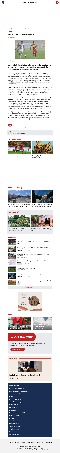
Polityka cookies (36, 446)
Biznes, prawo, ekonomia (16, 388)
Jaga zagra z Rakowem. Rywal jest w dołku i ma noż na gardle (33, 241)
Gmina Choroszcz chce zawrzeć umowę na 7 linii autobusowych (42, 205)
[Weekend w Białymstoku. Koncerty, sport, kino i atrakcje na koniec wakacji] (19, 196)
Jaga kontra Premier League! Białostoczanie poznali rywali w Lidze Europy (34, 281)
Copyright (19, 448)
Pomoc (39, 442)
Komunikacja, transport (16, 402)
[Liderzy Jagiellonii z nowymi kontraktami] (43, 147)
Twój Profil (49, 442)
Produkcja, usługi (14, 415)
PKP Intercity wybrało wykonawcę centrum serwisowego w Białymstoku (32, 248)
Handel (11, 396)
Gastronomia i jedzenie (16, 394)
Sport (22, 28)
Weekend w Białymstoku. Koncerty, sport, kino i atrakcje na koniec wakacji (19, 205)
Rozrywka (12, 421)
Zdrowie (11, 432)
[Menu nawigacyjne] (57, 2)
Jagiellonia (10, 127)
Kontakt (33, 442)
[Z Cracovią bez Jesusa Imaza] (19, 147)
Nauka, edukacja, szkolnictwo (17, 413)
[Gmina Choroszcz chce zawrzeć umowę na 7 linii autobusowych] (43, 196)
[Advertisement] (30, 172)
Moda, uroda (13, 407)
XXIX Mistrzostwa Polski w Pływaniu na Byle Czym (16, 229)
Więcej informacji (14, 378)
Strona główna (11, 28)
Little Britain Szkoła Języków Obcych (24, 375)
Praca (28, 442)
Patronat (23, 442)
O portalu (10, 442)
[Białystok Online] (30, 2)
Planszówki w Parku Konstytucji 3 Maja (41, 229)
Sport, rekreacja (14, 423)
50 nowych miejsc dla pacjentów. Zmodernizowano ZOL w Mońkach (32, 261)
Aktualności (20, 250)
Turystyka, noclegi (14, 426)
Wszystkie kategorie (15, 434)
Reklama (11, 418)
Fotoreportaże (14, 212)
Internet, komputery (15, 399)
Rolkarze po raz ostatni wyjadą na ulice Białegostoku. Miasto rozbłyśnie (33, 255)
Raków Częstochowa (25, 127)
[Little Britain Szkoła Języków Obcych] (30, 366)
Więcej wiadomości (29, 287)
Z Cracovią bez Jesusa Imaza (17, 156)
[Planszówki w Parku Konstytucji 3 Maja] (42, 221)
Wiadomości (17, 28)
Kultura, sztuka (13, 405)
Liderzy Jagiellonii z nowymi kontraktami (41, 156)
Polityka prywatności (25, 446)
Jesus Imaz (16, 127)
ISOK (43, 442)
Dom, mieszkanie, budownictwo (18, 391)
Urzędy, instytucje (14, 429)
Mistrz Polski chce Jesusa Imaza (31, 28)
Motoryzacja (12, 410)
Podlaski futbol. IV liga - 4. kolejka (26, 268)
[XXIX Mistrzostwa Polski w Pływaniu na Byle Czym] (19, 221)
